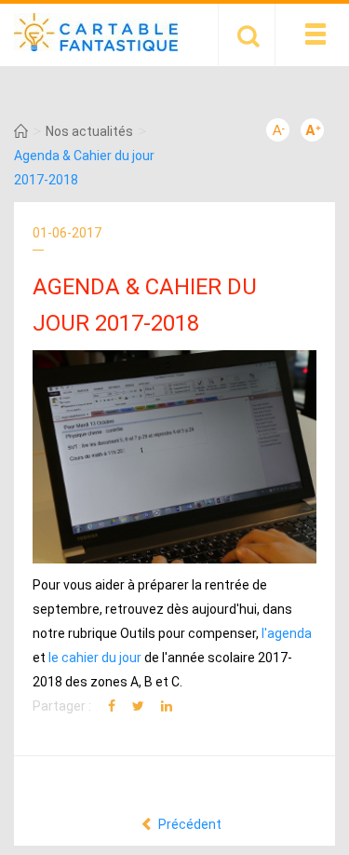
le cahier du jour (94, 657)
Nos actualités (89, 131)
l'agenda (287, 633)
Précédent (188, 824)
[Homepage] (21, 131)
